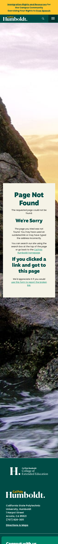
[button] (43, 19)
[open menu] (53, 19)
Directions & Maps (17, 525)
